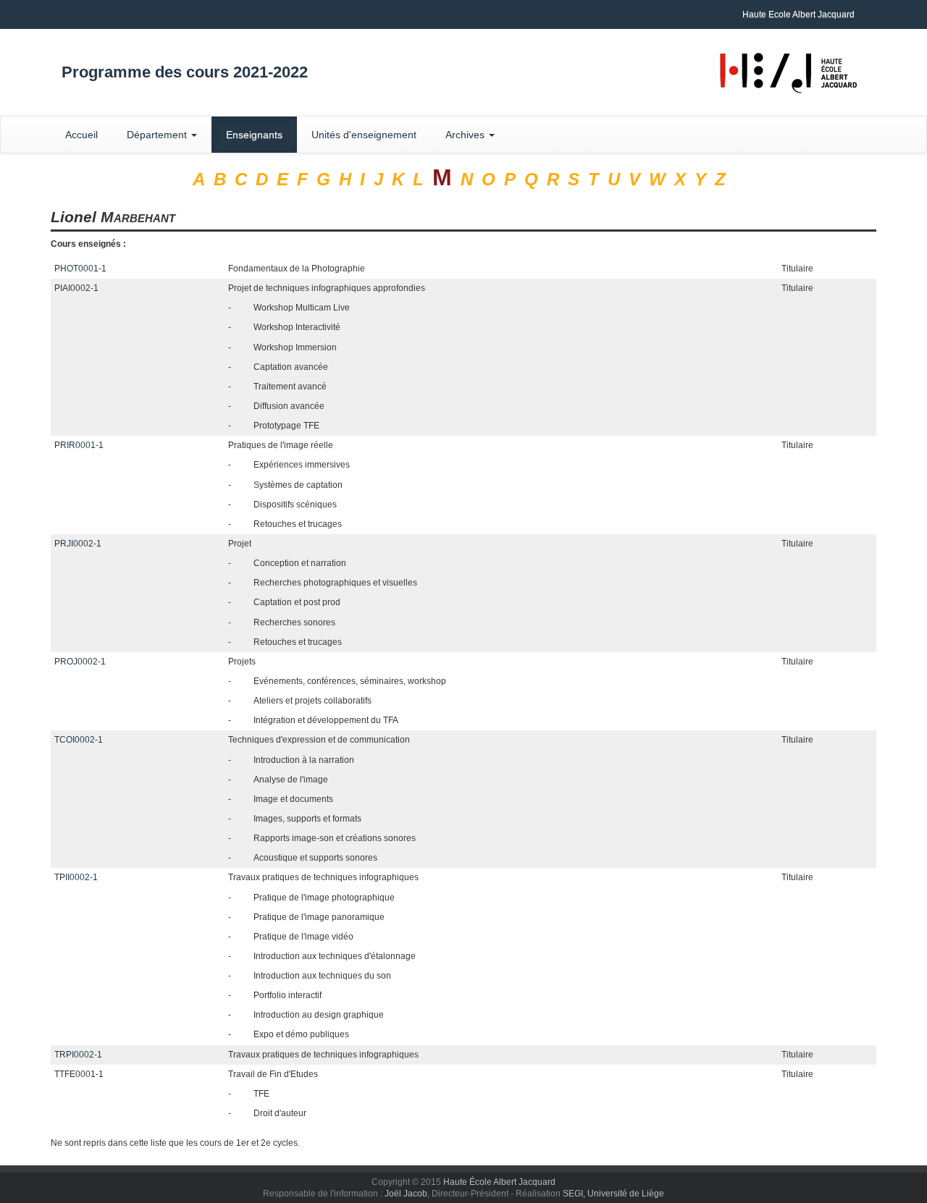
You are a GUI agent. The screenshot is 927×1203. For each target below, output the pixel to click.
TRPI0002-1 (78, 1055)
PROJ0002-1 (80, 662)
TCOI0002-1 (78, 740)
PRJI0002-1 (77, 544)
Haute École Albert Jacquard (499, 1182)
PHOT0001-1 (80, 268)
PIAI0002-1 (76, 288)
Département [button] (158, 134)
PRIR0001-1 (79, 445)
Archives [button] (466, 134)
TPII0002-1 (76, 877)
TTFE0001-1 (79, 1074)
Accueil (81, 134)
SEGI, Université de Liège (613, 1194)
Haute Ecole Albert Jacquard (798, 14)
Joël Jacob (406, 1194)
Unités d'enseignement (363, 134)
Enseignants (254, 134)
